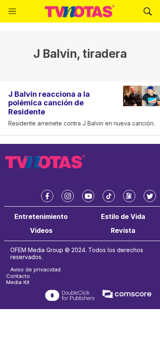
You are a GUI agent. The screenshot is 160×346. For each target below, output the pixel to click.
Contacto (18, 276)
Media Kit (18, 282)
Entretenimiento (41, 217)
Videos (41, 230)
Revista (123, 230)
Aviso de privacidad (35, 269)
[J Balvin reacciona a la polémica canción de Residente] (141, 96)
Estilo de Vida (123, 217)
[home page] (80, 11)
